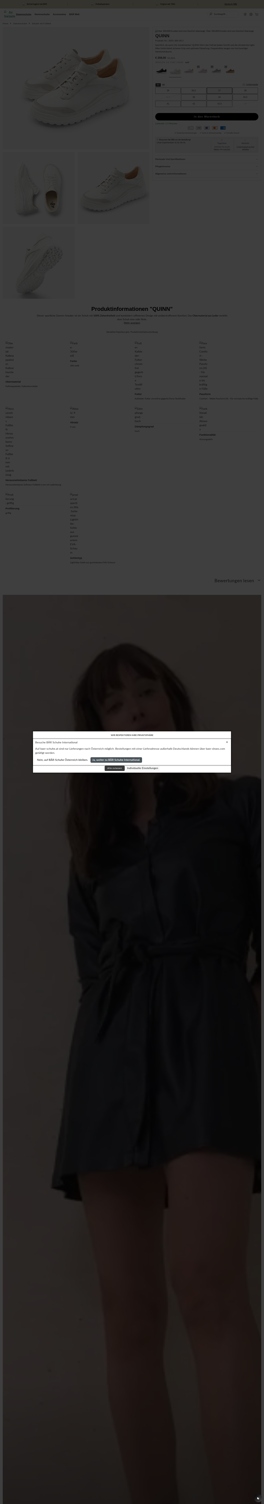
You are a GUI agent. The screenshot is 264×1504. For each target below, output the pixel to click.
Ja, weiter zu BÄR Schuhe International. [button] (116, 760)
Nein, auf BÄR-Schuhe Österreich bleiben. (62, 760)
